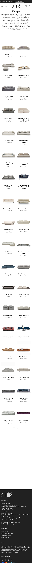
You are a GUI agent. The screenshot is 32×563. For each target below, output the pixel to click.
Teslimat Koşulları (6, 535)
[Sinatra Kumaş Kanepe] (8, 110)
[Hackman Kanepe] (24, 307)
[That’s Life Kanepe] (24, 286)
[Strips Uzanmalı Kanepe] (8, 412)
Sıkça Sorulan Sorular (7, 533)
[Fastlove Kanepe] (8, 348)
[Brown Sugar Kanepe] (8, 369)
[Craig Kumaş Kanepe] (8, 132)
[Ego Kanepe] (8, 265)
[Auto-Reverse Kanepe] (24, 389)
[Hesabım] (26, 6)
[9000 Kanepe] (8, 46)
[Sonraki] (25, 429)
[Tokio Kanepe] (8, 67)
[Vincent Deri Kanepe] (8, 243)
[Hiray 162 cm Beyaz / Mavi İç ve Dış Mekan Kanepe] (24, 176)
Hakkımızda (4, 531)
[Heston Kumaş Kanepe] (8, 176)
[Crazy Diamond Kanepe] (8, 389)
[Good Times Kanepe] (24, 265)
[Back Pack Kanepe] (8, 307)
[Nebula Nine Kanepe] (8, 327)
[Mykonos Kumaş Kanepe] (24, 88)
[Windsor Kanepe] (24, 412)
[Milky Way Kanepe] (24, 221)
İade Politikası (5, 537)
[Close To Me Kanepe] (24, 369)
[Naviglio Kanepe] (24, 348)
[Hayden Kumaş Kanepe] (24, 154)
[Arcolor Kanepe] (24, 46)
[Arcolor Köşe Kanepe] (24, 327)
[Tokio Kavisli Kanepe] (24, 67)
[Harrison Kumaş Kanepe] (8, 154)
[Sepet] (29, 6)
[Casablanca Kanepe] (24, 200)
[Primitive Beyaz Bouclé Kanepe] (8, 221)
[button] (6, 6)
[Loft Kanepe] (8, 286)
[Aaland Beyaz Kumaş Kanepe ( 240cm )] (24, 110)
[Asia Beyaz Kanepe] (8, 200)
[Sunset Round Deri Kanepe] (24, 243)
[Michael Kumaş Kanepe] (8, 88)
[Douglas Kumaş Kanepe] (24, 132)
